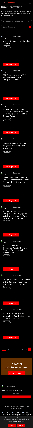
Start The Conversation (15, 373)
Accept (12, 425)
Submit (16, 397)
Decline (21, 425)
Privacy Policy (21, 421)
